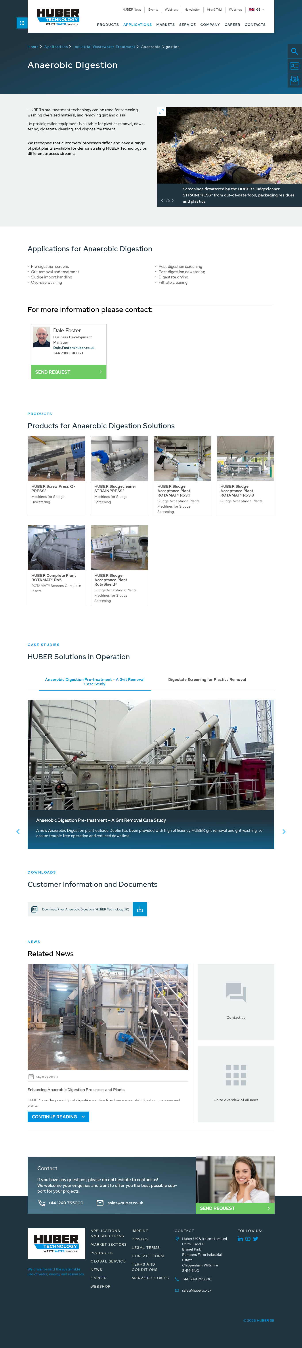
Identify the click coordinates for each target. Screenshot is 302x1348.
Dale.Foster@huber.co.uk (74, 347)
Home (33, 46)
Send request (52, 372)
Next (284, 832)
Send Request (217, 1208)
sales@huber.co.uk (125, 1203)
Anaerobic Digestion (160, 46)
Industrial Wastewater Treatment (105, 46)
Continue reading (54, 1117)
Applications (56, 46)
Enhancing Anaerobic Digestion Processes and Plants (76, 1089)
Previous (18, 832)
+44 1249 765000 (65, 1203)
